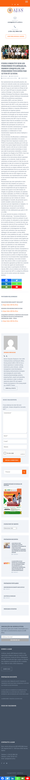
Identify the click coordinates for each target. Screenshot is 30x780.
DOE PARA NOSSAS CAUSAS (16, 36)
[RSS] (6, 356)
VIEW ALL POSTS (11, 388)
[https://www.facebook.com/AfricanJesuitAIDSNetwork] (1, 763)
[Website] (4, 356)
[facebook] (12, 4)
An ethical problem (10, 596)
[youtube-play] (18, 4)
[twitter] (15, 4)
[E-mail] (6, 286)
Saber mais (6, 669)
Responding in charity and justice (14, 587)
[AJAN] (15, 10)
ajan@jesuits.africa (15, 22)
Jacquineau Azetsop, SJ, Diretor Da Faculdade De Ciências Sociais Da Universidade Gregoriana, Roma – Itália (14, 316)
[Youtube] (17, 286)
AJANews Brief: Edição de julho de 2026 (11, 698)
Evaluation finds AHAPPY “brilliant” (12, 302)
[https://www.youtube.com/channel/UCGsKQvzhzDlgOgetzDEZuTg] (6, 763)
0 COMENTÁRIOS (23, 78)
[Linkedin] (6, 283)
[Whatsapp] (17, 283)
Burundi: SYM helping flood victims (11, 308)
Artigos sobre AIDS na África (10, 78)
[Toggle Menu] (26, 1)
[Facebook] (6, 280)
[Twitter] (17, 280)
